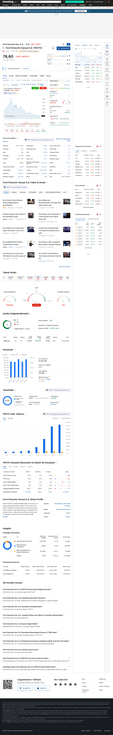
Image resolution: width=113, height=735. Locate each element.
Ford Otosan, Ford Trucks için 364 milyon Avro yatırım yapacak (14, 255)
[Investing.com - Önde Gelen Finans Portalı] (10, 2)
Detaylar (5, 516)
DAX (76, 67)
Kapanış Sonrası (48, 7)
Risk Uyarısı (107, 730)
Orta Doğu (90, 7)
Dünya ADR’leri (64, 7)
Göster (29, 492)
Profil (12, 80)
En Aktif (77, 151)
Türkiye (68, 516)
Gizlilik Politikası (97, 730)
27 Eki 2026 (44, 167)
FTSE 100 (77, 79)
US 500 (77, 73)
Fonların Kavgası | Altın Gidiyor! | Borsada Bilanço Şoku (14, 215)
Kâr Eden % (84, 151)
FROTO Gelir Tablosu (13, 414)
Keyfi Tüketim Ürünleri (63, 509)
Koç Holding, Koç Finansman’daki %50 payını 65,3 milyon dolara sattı (50, 202)
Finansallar (33, 76)
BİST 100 (77, 64)
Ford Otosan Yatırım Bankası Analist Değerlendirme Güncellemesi (13, 202)
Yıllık (4, 418)
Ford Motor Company (10, 570)
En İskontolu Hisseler (82, 214)
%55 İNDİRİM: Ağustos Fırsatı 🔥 (74, 1)
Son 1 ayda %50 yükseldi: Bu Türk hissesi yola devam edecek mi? (50, 256)
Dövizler (77, 45)
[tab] (11, 278)
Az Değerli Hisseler (80, 219)
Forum (48, 76)
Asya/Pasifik (98, 7)
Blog (83, 679)
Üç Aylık (10, 418)
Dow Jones (78, 70)
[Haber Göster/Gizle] (38, 84)
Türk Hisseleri (25, 7)
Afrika (103, 7)
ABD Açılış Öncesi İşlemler (36, 7)
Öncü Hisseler (80, 185)
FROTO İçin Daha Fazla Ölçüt (63, 139)
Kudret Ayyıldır (12, 247)
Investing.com (42, 261)
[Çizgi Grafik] (8, 85)
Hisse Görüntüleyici (72, 5)
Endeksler (84, 45)
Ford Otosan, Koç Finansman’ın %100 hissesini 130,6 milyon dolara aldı (49, 216)
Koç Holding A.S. (8, 574)
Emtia (90, 45)
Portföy (84, 686)
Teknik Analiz (9, 272)
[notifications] (106, 1)
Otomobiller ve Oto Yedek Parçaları (62, 505)
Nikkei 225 (78, 76)
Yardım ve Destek (104, 686)
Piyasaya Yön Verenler (83, 146)
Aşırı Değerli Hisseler (93, 219)
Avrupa (85, 7)
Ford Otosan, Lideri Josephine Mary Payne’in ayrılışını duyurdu (50, 243)
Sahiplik (18, 80)
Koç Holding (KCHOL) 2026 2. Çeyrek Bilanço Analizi (13, 243)
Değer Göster (64, 56)
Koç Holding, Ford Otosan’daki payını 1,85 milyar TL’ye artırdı (13, 229)
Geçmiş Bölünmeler (37, 80)
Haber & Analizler (21, 76)
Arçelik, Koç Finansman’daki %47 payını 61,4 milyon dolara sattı (49, 230)
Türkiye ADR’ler (73, 7)
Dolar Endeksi (79, 81)
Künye (101, 690)
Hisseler (6, 7)
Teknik (42, 76)
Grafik (11, 76)
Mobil (83, 682)
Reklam (101, 682)
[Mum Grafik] (5, 85)
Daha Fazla (26, 68)
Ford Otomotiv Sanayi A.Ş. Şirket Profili (23, 499)
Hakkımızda (102, 679)
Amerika (80, 7)
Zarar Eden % (93, 151)
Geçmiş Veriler (25, 80)
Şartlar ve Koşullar (85, 730)
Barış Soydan (11, 219)
